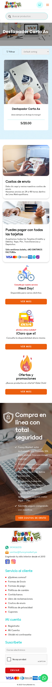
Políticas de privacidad (20, 607)
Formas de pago (16, 585)
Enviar (14, 670)
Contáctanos (15, 594)
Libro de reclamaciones (20, 598)
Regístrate (13, 626)
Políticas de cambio (18, 590)
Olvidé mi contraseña (19, 634)
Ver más (26, 301)
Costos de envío (18, 181)
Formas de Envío (17, 581)
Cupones (13, 611)
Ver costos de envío (32, 518)
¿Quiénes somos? (17, 577)
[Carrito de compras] (39, 5)
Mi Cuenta (14, 630)
